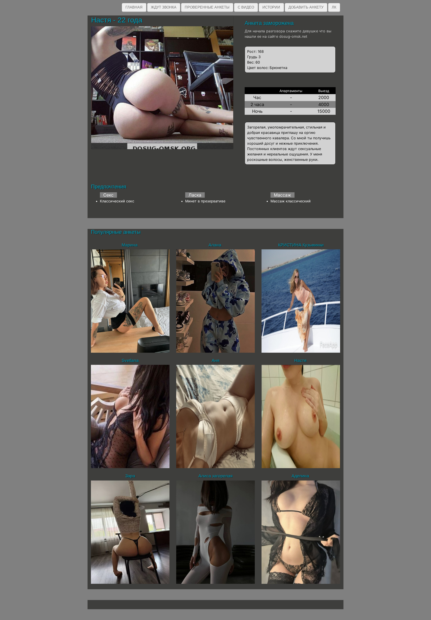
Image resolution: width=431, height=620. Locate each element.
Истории (271, 7)
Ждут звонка (163, 7)
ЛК (334, 7)
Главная (134, 7)
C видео (246, 7)
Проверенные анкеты (207, 7)
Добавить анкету (305, 7)
